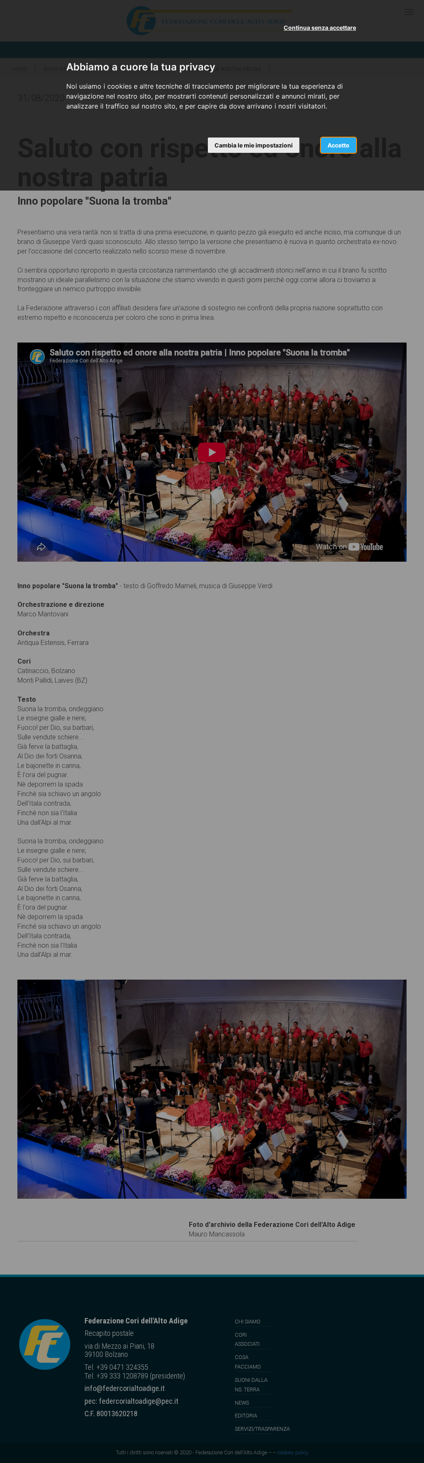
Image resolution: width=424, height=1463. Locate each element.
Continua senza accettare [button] (320, 27)
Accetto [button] (338, 145)
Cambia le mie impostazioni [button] (253, 145)
